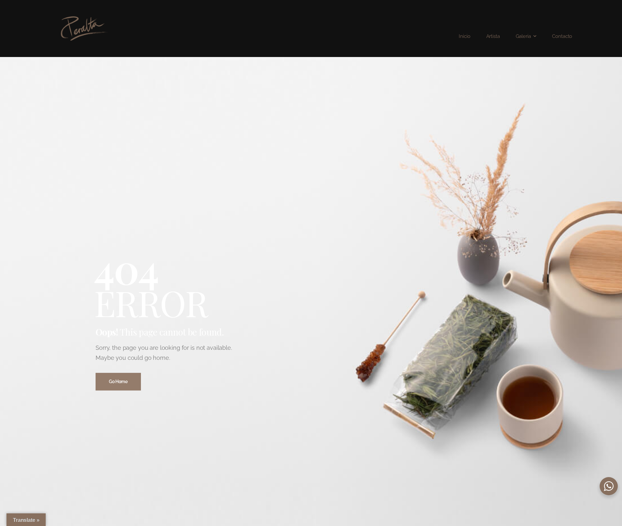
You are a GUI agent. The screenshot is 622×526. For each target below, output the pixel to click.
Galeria (523, 36)
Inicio (464, 36)
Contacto (562, 36)
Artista (493, 36)
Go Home (118, 381)
